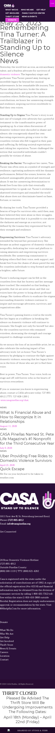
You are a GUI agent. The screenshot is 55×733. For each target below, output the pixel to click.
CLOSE (52, 3)
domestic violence (10, 74)
